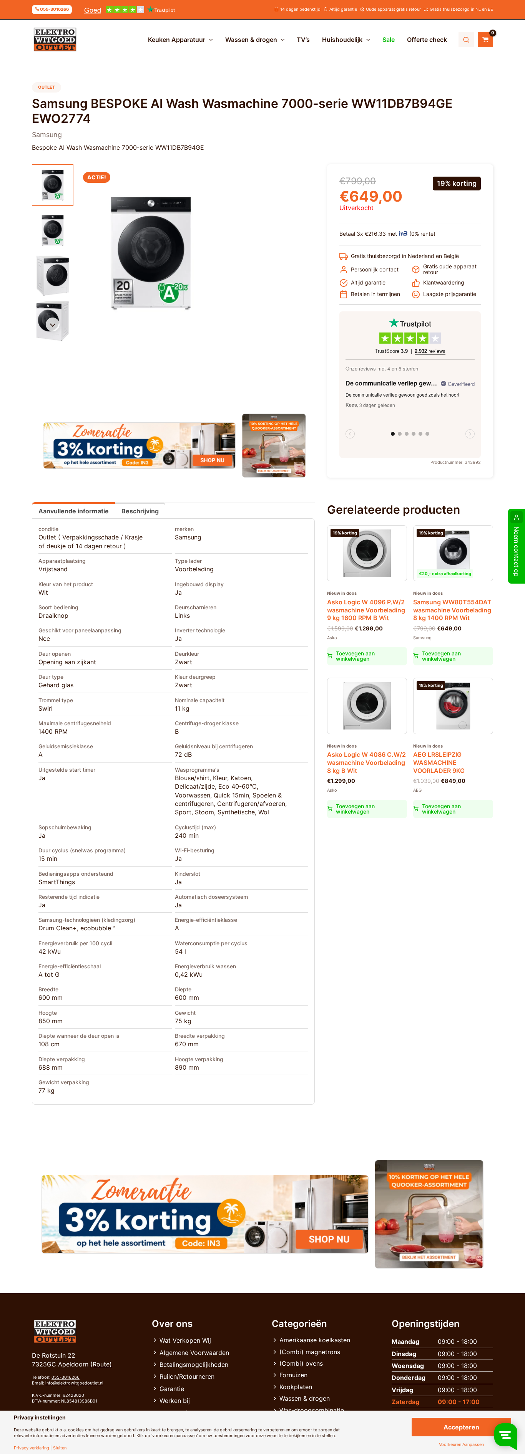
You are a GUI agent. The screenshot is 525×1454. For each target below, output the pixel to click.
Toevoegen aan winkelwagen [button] (355, 656)
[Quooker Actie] (274, 446)
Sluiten (59, 1448)
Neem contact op (516, 551)
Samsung (188, 537)
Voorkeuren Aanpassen (461, 1444)
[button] (209, 39)
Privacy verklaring (31, 1448)
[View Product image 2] (52, 230)
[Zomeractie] (139, 445)
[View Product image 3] (52, 275)
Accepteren (461, 1427)
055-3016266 (66, 1377)
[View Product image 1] (52, 185)
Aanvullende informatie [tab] (73, 511)
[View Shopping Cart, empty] (485, 39)
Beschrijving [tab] (140, 511)
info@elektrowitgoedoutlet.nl (74, 1383)
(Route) (101, 1364)
